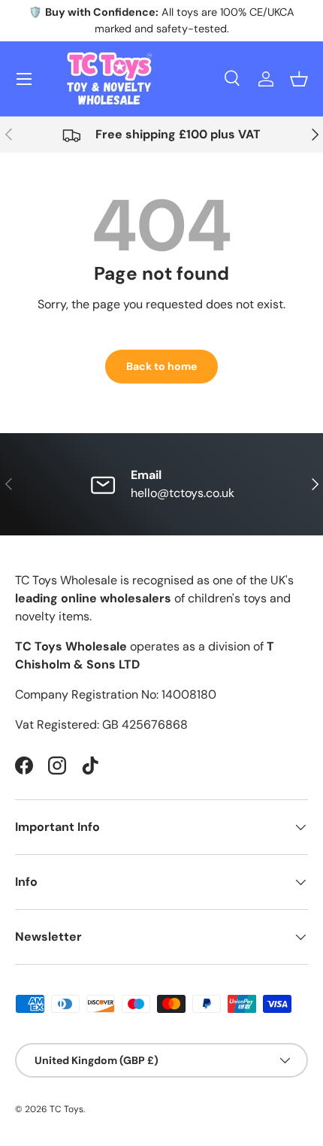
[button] (298, 79)
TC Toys (66, 1109)
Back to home (161, 366)
